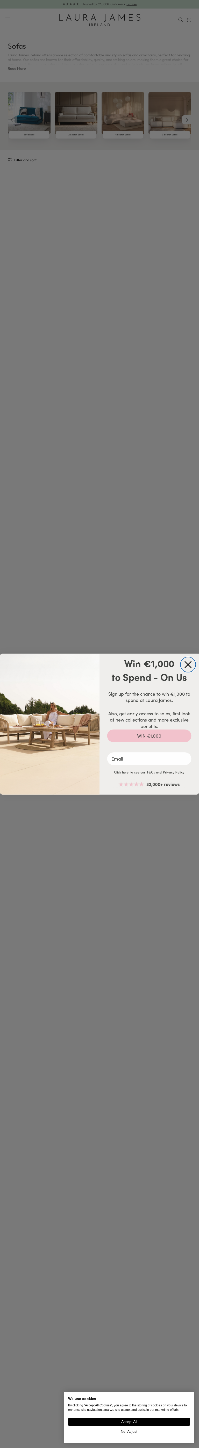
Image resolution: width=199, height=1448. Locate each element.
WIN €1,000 (149, 736)
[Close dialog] (188, 664)
